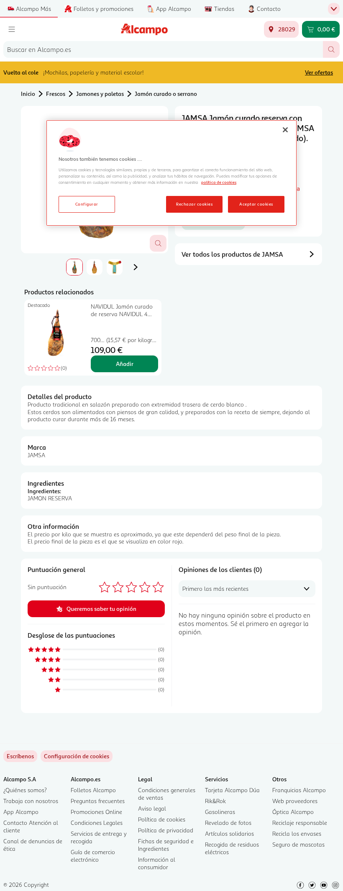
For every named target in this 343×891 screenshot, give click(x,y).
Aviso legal (152, 808)
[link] (77, 756)
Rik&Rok (215, 800)
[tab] (74, 267)
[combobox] (163, 49)
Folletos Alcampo (93, 789)
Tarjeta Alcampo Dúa (232, 789)
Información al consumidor (156, 863)
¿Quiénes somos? (25, 789)
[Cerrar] (285, 130)
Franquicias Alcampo (299, 789)
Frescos (55, 93)
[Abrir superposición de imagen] (158, 243)
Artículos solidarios (229, 833)
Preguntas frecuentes (98, 800)
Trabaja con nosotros (30, 800)
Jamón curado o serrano (166, 93)
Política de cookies (161, 819)
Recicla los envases (296, 833)
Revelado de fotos (228, 822)
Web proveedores (294, 800)
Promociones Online (96, 811)
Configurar (86, 203)
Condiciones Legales (97, 822)
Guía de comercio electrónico (93, 855)
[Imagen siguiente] (135, 267)
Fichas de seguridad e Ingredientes (166, 844)
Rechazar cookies (194, 203)
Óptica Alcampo (293, 811)
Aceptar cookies (256, 203)
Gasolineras (220, 811)
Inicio (28, 93)
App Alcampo (20, 811)
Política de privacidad (165, 830)
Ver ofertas (319, 72)
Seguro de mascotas (298, 844)
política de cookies (218, 182)
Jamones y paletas (100, 93)
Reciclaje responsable (299, 822)
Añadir (124, 363)
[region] (171, 173)
